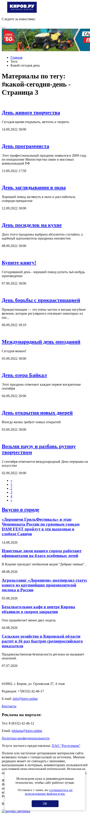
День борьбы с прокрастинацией (41, 300)
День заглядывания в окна (34, 187)
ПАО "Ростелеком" (66, 746)
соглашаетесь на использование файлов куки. (49, 791)
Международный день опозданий (41, 342)
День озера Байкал (24, 375)
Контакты (9, 706)
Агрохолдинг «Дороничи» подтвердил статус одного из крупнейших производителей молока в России (44, 585)
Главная (16, 57)
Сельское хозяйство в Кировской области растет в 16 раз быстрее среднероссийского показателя (42, 641)
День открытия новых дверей (37, 413)
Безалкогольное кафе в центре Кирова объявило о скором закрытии (38, 609)
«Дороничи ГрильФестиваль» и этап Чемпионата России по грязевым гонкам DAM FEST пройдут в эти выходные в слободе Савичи (41, 526)
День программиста (25, 146)
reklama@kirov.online (27, 731)
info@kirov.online (25, 699)
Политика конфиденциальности (26, 738)
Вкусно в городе (20, 509)
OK (45, 803)
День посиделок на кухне (32, 225)
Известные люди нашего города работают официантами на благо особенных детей (41, 553)
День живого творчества (31, 112)
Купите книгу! (19, 262)
